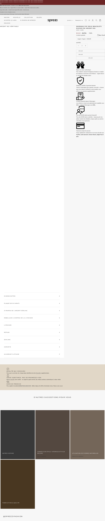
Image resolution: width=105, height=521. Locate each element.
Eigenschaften (9, 296)
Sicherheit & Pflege (11, 354)
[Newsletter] (89, 20)
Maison (6, 17)
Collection (28, 17)
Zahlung (7, 339)
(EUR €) (69, 20)
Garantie (7, 347)
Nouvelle (16, 17)
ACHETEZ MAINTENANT (38, 0)
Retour (7, 332)
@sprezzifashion (13, 516)
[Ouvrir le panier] (100, 20)
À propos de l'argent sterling (15, 310)
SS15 (32, 0)
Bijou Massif (102, 35)
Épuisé (81, 51)
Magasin (7, 23)
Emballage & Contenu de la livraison (18, 318)
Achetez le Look (10, 20)
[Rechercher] (96, 20)
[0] (86, 20)
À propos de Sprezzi (28, 20)
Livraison (8, 325)
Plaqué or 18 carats (12, 303)
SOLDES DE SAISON (4, 0)
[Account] (93, 20)
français (78, 20)
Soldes (39, 17)
